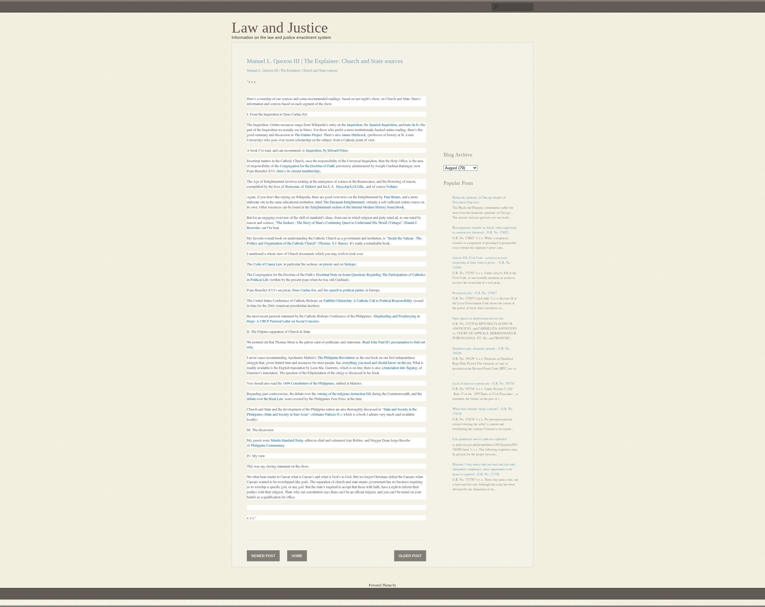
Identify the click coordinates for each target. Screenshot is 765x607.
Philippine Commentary (267, 445)
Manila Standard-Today (287, 440)
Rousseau (292, 186)
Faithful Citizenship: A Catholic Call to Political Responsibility (368, 300)
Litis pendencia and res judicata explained (479, 439)
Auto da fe (411, 124)
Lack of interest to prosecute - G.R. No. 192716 (483, 383)
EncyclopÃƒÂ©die (349, 186)
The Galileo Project (308, 134)
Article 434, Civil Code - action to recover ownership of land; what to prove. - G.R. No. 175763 (481, 262)
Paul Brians (392, 196)
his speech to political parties (344, 290)
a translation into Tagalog (399, 367)
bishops (349, 264)
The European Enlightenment (343, 201)
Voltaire (391, 186)
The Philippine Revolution (336, 357)
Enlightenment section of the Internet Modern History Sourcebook (357, 207)
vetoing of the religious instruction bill (344, 393)
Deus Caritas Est (304, 290)
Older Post (410, 556)
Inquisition (354, 124)
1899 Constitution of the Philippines (308, 383)
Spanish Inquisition (383, 124)
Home (297, 556)
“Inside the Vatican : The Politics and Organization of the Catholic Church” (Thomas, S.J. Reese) (334, 240)
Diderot (310, 186)
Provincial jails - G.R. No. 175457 (474, 293)
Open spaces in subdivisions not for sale (478, 318)
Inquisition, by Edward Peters (327, 150)
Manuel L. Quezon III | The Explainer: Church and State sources (292, 70)
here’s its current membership (298, 170)
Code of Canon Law (267, 264)
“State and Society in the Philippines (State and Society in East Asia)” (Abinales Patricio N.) (332, 412)
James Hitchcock (354, 134)
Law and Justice (280, 27)
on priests (326, 264)
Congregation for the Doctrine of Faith (307, 165)
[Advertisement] (493, 99)
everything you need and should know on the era (376, 362)
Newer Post (263, 556)
